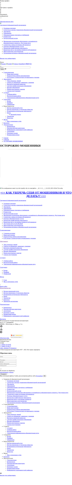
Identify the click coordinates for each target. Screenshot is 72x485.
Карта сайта (3, 286)
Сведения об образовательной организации (13, 25)
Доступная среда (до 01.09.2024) (13, 223)
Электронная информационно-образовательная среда (23, 97)
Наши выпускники (12, 74)
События (6, 139)
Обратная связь (4, 338)
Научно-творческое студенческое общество (20, 109)
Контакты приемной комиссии (16, 84)
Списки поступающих (13, 91)
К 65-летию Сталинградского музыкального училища (23, 77)
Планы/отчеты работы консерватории (18, 75)
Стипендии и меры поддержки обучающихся (17, 45)
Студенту (6, 92)
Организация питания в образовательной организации (20, 53)
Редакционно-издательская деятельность (19, 111)
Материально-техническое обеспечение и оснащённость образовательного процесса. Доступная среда (34, 215)
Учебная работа (11, 94)
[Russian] (3, 64)
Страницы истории (9, 233)
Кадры (9, 101)
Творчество (10, 116)
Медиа (5, 119)
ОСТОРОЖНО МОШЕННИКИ (13, 141)
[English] (9, 64)
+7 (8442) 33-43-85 (5, 344)
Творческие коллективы (11, 301)
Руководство (7, 36)
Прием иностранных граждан (16, 89)
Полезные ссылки (12, 133)
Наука (9, 113)
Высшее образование (13, 87)
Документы (7, 31)
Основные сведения (10, 28)
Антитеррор (10, 131)
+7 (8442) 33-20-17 (5, 346)
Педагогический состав (11, 38)
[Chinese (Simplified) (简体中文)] (22, 64)
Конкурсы (10, 118)
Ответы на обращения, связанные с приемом (20, 82)
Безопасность (11, 126)
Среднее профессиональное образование (19, 86)
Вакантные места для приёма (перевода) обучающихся (20, 50)
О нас (5, 280)
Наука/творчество (5, 288)
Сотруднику (7, 99)
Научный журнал (16, 114)
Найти (2, 69)
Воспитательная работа (14, 96)
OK (44, 376)
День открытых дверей (14, 81)
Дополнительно (8, 124)
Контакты (6, 123)
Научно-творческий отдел (15, 108)
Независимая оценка (13, 135)
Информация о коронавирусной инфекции (20, 129)
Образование (7, 33)
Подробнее (39, 376)
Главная (6, 138)
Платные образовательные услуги (14, 46)
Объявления (10, 104)
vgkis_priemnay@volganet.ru (8, 348)
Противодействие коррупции (16, 128)
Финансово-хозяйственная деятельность (16, 48)
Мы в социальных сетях (14, 121)
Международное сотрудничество (13, 51)
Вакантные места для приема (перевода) (19, 399)
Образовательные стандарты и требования (16, 35)
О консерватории (9, 72)
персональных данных (7, 372)
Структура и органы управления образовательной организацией (23, 30)
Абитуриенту (8, 79)
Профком (10, 102)
